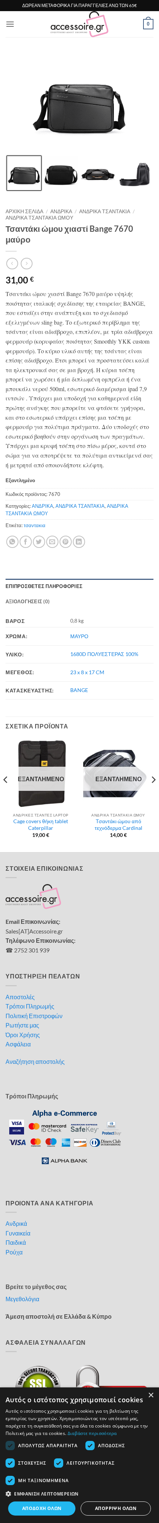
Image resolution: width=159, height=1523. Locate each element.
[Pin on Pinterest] (66, 542)
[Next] (153, 794)
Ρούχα (14, 1252)
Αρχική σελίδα (24, 211)
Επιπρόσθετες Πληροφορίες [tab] (44, 586)
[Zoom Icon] (146, 60)
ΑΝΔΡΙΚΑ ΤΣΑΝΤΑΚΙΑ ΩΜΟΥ (39, 218)
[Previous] (5, 794)
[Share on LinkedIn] (79, 542)
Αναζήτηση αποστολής (35, 1061)
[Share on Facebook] (26, 542)
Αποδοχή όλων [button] (42, 1508)
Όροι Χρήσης (23, 1034)
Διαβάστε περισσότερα (92, 1433)
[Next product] (12, 263)
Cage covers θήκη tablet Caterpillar (40, 824)
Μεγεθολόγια (22, 1298)
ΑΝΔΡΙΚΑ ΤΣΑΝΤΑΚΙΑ (104, 211)
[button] (10, 24)
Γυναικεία (18, 1233)
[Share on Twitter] (39, 542)
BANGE (79, 690)
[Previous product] (26, 263)
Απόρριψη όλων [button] (115, 1508)
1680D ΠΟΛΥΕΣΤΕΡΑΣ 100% (104, 654)
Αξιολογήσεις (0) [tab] (28, 601)
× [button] (150, 1395)
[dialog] (79, 1455)
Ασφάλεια (18, 1044)
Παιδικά (16, 1242)
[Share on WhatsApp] (12, 542)
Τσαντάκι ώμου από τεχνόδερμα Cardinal (118, 824)
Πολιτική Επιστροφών (34, 1015)
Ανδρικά (16, 1223)
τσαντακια (34, 525)
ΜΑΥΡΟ (79, 636)
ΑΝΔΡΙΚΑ (61, 211)
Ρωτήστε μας (22, 1025)
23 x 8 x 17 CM (87, 672)
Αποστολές (20, 996)
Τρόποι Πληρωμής (30, 1006)
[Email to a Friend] (52, 542)
